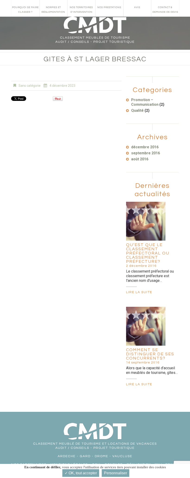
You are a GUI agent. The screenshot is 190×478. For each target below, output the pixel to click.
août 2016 (139, 159)
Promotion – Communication (144, 102)
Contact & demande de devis (165, 9)
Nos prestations (109, 7)
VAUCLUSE (122, 456)
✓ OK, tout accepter (81, 473)
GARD (85, 456)
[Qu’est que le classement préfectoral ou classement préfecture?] (145, 221)
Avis (137, 7)
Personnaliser (115, 473)
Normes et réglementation (53, 9)
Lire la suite (139, 292)
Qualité (137, 110)
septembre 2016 (145, 153)
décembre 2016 (144, 147)
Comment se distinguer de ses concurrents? (150, 354)
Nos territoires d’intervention (81, 9)
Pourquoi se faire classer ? (25, 9)
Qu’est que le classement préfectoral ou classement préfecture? (147, 253)
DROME (101, 456)
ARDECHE (67, 456)
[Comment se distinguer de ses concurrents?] (145, 326)
